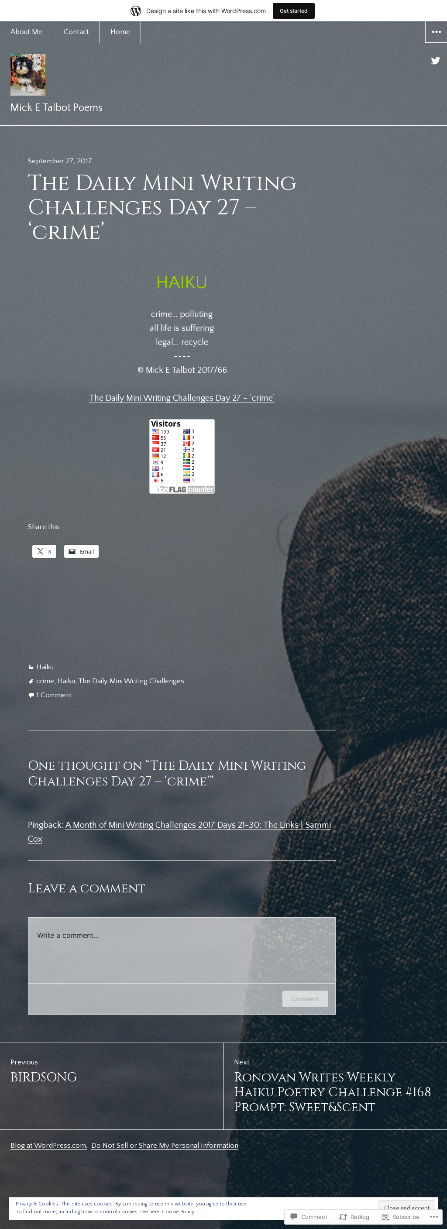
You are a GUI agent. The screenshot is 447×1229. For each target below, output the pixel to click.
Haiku (45, 667)
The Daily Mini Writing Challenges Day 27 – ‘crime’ (182, 398)
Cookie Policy (178, 1212)
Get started (294, 10)
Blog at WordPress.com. (48, 1146)
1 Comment (54, 695)
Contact (76, 32)
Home (120, 32)
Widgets (436, 42)
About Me (26, 32)
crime (45, 681)
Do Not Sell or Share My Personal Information (164, 1146)
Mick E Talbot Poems (56, 108)
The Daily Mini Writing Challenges (131, 681)
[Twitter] (436, 61)
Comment (305, 998)
